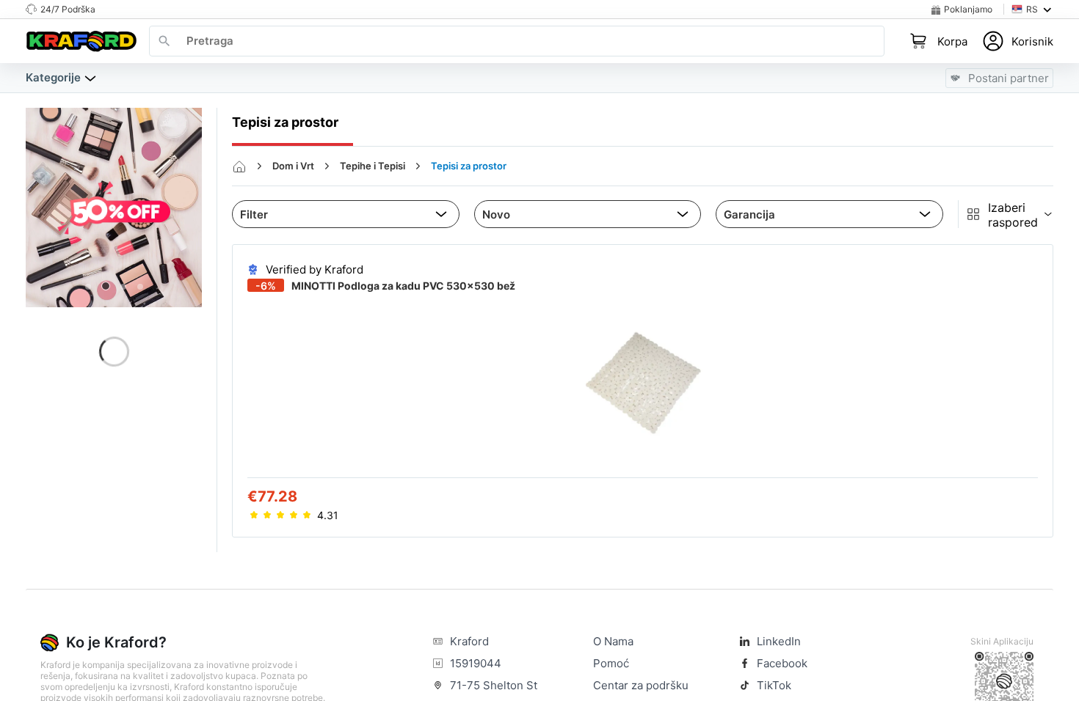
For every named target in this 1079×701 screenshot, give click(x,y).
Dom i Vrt (293, 166)
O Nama (613, 641)
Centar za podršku (641, 685)
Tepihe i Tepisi (372, 166)
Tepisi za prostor (468, 166)
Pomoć (611, 663)
